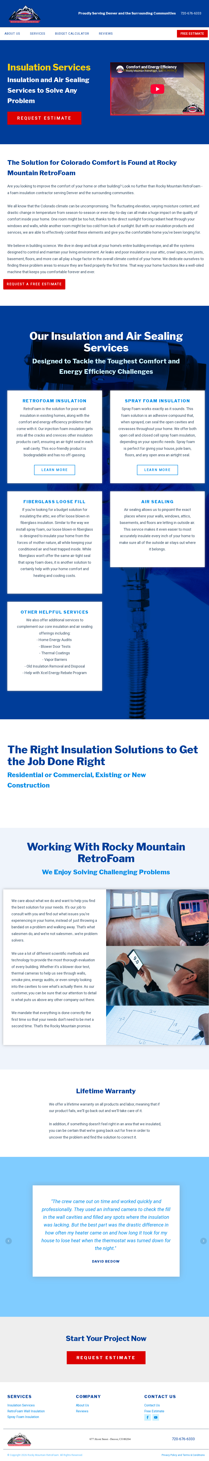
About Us (82, 1405)
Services (37, 33)
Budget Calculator (72, 33)
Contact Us (152, 1405)
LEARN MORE (54, 470)
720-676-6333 (191, 13)
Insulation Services (21, 1405)
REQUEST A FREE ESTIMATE (34, 284)
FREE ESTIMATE (192, 33)
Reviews (106, 33)
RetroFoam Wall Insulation (26, 1411)
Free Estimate (154, 1411)
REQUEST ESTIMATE (44, 118)
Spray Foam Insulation (23, 1417)
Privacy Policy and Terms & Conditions (183, 1455)
